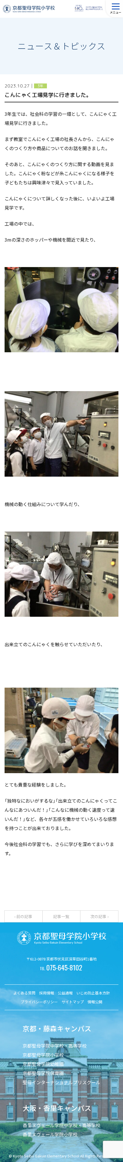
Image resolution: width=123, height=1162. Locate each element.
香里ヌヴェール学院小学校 (50, 1134)
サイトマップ (72, 1001)
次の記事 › (99, 916)
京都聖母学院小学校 (43, 1054)
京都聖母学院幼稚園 (43, 1063)
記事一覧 (61, 916)
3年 (40, 85)
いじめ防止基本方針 (93, 993)
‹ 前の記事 (23, 916)
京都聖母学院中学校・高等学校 (55, 1045)
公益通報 (65, 993)
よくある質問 (24, 993)
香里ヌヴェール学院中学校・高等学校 (61, 1125)
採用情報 (46, 993)
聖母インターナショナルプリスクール (61, 1082)
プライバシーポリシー (39, 1001)
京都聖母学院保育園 (43, 1073)
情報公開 (95, 1001)
